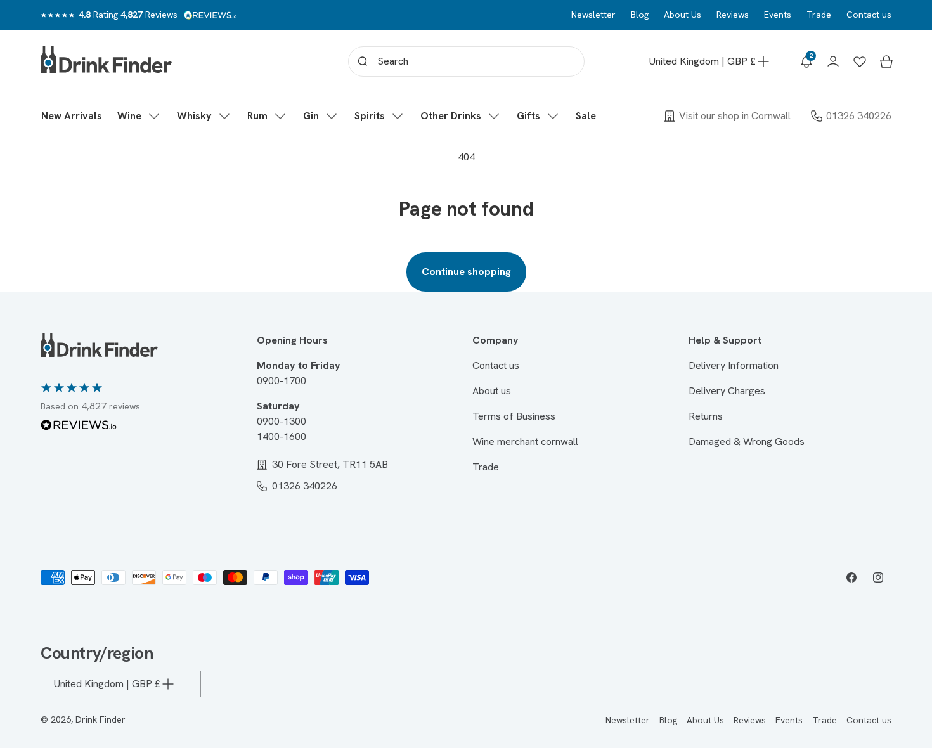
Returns (706, 416)
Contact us (868, 14)
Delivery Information (734, 365)
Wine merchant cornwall (525, 441)
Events (777, 14)
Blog (640, 14)
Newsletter (593, 14)
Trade (818, 14)
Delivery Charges (727, 390)
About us (491, 390)
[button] (139, 116)
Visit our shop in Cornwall (735, 115)
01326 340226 (858, 115)
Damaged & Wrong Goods (747, 441)
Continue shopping (466, 271)
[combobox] (466, 61)
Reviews (732, 14)
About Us (682, 14)
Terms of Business (513, 416)
